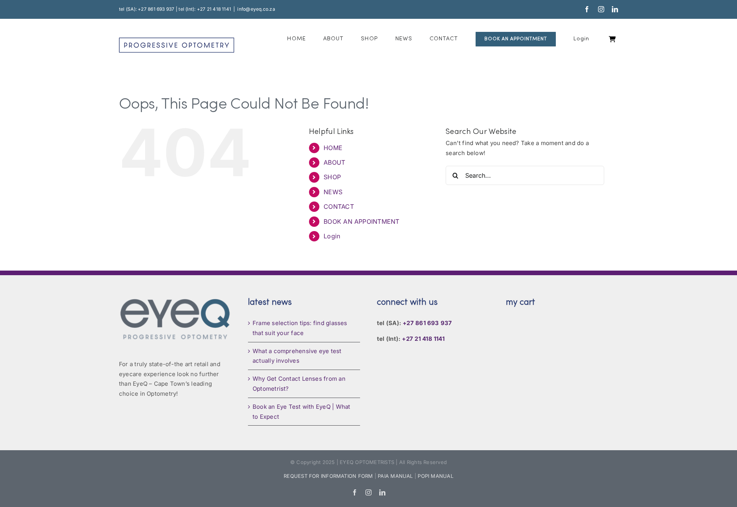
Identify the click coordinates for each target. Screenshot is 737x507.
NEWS (333, 192)
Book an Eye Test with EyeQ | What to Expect (301, 411)
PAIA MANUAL (395, 476)
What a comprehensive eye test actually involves (297, 356)
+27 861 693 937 (427, 323)
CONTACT (339, 206)
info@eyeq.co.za (256, 9)
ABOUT (334, 162)
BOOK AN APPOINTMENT (361, 221)
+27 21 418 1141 (423, 338)
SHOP (332, 177)
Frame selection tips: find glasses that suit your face (300, 328)
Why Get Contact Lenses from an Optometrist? (299, 383)
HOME (333, 148)
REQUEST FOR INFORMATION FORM (328, 476)
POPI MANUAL (435, 476)
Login (332, 236)
